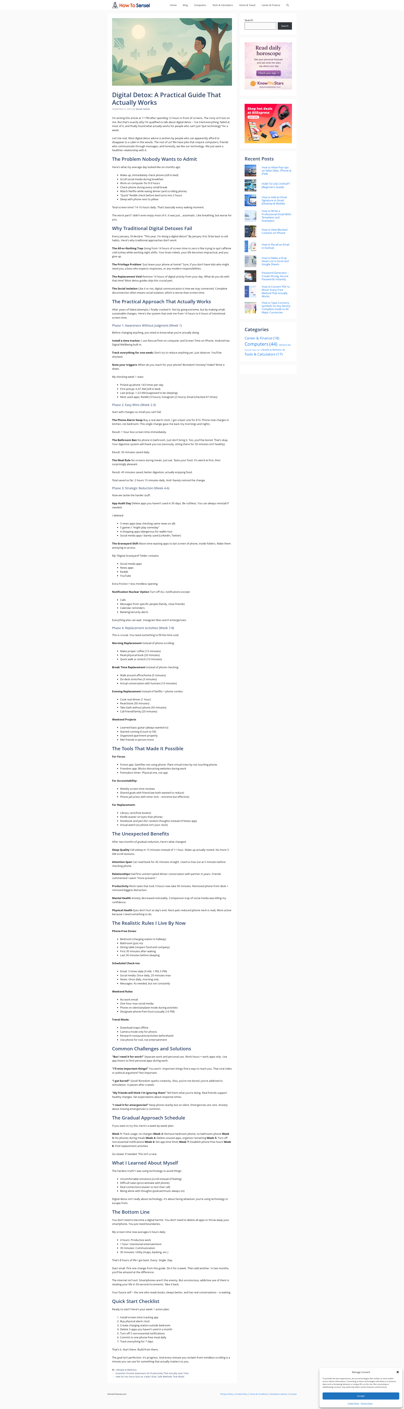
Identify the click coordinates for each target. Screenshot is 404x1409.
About (284, 1394)
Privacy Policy (367, 1403)
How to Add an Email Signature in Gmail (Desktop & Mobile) (274, 200)
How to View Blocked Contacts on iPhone (274, 231)
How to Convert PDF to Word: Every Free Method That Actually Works (276, 291)
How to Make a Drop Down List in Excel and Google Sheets (275, 261)
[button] (397, 1372)
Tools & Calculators (222, 5)
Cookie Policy (353, 1403)
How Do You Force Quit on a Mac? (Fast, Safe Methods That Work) (150, 1376)
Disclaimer (275, 1394)
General (285, 344)
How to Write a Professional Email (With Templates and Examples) (276, 215)
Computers (200, 5)
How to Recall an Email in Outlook (275, 246)
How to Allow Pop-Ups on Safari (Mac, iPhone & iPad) (276, 170)
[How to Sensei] (131, 5)
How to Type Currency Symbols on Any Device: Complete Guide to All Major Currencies (276, 307)
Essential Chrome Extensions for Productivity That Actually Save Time (152, 1373)
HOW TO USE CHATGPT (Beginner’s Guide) (276, 185)
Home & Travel (247, 5)
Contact (293, 1394)
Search (249, 20)
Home (173, 5)
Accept (361, 1395)
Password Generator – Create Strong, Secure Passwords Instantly (275, 276)
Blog (185, 5)
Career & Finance (271, 5)
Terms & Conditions (259, 1394)
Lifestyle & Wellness (126, 1369)
